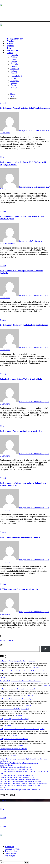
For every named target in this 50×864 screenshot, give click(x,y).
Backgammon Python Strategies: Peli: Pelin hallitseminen (25, 108)
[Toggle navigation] (1, 23)
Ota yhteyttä (12, 50)
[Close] (1, 860)
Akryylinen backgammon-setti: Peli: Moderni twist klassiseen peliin (20, 681)
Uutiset (10, 43)
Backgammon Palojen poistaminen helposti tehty (21, 431)
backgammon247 (26, 130)
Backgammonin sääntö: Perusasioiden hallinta (20, 537)
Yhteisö (10, 41)
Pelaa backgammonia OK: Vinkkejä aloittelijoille (21, 379)
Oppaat (10, 46)
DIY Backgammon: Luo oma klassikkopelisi (19, 589)
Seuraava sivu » (6, 640)
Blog (9, 48)
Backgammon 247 (15, 39)
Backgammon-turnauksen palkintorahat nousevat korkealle (17, 689)
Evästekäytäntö (11, 851)
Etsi (1, 645)
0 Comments (5, 133)
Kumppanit (9, 846)
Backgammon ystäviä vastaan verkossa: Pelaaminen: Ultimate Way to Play (22, 729)
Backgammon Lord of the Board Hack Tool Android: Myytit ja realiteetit (22, 671)
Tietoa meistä (10, 853)
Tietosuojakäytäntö (12, 849)
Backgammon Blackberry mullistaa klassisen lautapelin (24, 325)
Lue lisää (35, 667)
